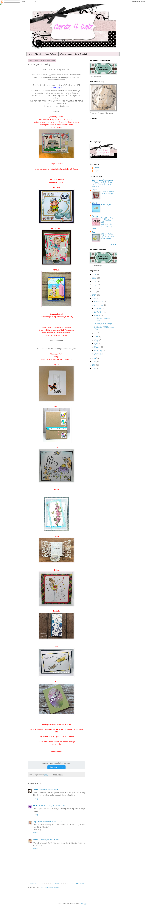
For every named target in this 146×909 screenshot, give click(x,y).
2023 (94, 285)
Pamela (95, 216)
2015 (94, 368)
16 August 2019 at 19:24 (48, 789)
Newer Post (34, 883)
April (96, 343)
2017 (94, 361)
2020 (94, 295)
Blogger (84, 903)
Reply (35, 798)
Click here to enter (56, 767)
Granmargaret (39, 805)
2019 (94, 298)
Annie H (36, 839)
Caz (93, 232)
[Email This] (54, 775)
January (98, 354)
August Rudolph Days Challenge (107, 193)
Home (30, 54)
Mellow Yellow (107, 205)
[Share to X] (58, 775)
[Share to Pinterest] (62, 775)
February (98, 350)
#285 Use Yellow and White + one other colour (107, 236)
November (99, 305)
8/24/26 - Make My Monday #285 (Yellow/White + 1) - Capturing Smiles (103, 223)
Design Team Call (81, 54)
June (96, 336)
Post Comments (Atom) (50, 887)
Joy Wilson (37, 821)
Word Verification (51, 54)
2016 (94, 365)
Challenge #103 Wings (103, 323)
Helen (96, 171)
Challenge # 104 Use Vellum (102, 319)
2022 (94, 288)
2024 (94, 281)
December (99, 301)
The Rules (38, 54)
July (96, 333)
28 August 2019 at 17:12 (50, 839)
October (98, 308)
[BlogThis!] (56, 775)
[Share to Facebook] (60, 775)
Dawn (35, 789)
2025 (94, 278)
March (97, 347)
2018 (94, 358)
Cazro (96, 168)
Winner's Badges (66, 54)
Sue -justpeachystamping (102, 180)
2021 (94, 292)
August (97, 315)
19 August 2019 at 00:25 (52, 821)
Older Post (79, 883)
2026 (94, 274)
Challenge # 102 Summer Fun (104, 328)
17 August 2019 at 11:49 (56, 805)
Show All (113, 244)
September (99, 312)
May (96, 340)
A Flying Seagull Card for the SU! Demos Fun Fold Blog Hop (102, 184)
